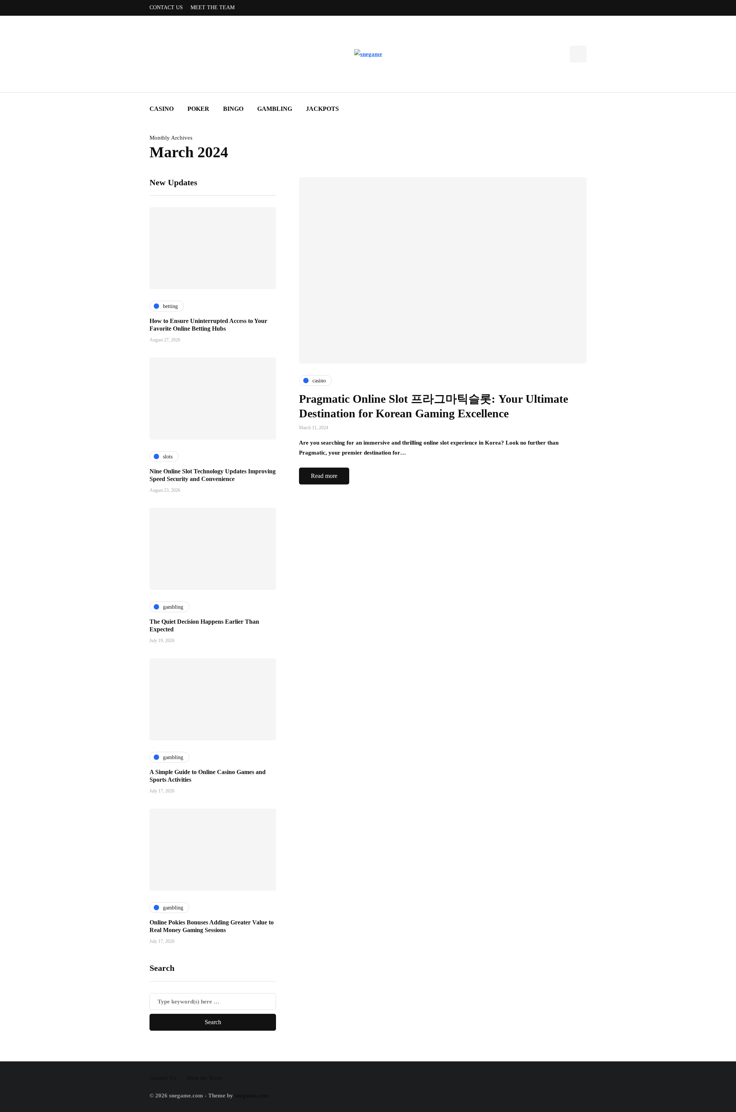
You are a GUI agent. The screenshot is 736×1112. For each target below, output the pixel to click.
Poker (198, 108)
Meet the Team (213, 7)
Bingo (233, 108)
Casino (162, 108)
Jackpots (322, 108)
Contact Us (166, 7)
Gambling (274, 108)
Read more (324, 476)
